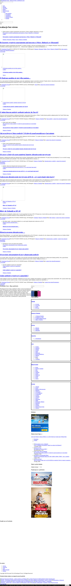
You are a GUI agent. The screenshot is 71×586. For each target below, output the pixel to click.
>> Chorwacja (37, 391)
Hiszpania (9, 39)
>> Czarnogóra (37, 394)
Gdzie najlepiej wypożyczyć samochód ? (12, 266)
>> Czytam (36, 304)
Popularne (36, 439)
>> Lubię (36, 306)
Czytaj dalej (2, 51)
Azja (4, 568)
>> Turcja (36, 378)
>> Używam (37, 305)
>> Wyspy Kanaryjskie (39, 406)
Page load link (3, 583)
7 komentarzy (68, 183)
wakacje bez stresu (4, 50)
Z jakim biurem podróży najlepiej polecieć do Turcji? (14, 102)
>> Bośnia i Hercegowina (39, 389)
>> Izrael (36, 371)
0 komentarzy (11, 50)
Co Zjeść (49, 436)
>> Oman (36, 376)
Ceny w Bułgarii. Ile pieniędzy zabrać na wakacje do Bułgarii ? (48, 445)
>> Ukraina (36, 405)
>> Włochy (36, 408)
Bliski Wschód (6, 569)
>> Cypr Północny (38, 393)
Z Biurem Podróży (40, 316)
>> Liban (36, 373)
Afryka (4, 566)
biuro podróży (50, 118)
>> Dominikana (37, 338)
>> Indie (36, 351)
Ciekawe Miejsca (43, 436)
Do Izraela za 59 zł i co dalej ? (40, 449)
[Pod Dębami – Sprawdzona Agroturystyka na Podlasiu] (14, 580)
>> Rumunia (37, 403)
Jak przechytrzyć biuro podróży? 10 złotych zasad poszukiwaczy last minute (19, 123)
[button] (33, 301)
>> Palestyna (37, 374)
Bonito (37, 436)
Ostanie (35, 440)
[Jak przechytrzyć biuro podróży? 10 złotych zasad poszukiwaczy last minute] (40, 451)
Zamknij (67, 585)
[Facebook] (32, 294)
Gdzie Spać (58, 436)
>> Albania (36, 386)
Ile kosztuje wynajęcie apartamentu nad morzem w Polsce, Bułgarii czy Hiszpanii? (21, 32)
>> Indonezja (37, 353)
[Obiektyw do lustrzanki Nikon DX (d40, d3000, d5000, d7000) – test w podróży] (41, 455)
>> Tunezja (36, 329)
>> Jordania (36, 372)
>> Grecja (36, 398)
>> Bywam (36, 308)
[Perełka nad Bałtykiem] (54, 582)
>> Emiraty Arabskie (38, 368)
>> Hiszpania (37, 399)
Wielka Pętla (63, 436)
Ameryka (5, 567)
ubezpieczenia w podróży (50, 161)
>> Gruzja (36, 346)
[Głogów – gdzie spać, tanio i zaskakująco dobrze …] (58, 580)
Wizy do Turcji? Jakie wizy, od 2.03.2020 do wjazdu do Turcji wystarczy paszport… (52, 460)
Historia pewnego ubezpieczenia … (10, 222)
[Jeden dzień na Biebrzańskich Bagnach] (41, 578)
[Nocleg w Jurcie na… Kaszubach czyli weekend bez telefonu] (40, 580)
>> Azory (36, 388)
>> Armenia (36, 348)
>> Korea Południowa (39, 354)
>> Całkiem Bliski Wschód (40, 318)
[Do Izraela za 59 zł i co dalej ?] (37, 447)
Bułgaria (5, 39)
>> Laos (36, 356)
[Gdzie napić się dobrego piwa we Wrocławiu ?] (10, 582)
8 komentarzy (65, 118)
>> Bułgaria (36, 390)
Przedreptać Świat (5, 49)
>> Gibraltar (37, 396)
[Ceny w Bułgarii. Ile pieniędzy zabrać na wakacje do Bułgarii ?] (41, 444)
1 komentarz (67, 217)
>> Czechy (36, 395)
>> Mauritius (37, 330)
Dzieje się (53, 436)
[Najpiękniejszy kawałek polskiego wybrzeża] (25, 582)
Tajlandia (5, 208)
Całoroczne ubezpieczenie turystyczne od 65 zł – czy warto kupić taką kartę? (19, 167)
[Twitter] (36, 294)
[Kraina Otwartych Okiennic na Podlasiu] (13, 578)
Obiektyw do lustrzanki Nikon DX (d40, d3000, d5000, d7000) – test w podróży (51, 456)
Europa (4, 571)
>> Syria (36, 377)
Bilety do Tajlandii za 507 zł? (9, 201)
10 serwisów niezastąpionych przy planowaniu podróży (15, 245)
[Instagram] (39, 294)
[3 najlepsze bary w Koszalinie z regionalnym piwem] (22, 581)
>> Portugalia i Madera (39, 401)
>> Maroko (36, 328)
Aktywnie (33, 436)
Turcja (16, 39)
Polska (13, 39)
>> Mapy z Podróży (38, 319)
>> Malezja (36, 355)
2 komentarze (51, 84)
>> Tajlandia (37, 359)
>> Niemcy (36, 404)
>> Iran (35, 369)
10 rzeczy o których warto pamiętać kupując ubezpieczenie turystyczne (18, 144)
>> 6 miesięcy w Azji (38, 317)
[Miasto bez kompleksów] (5, 581)
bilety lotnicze (52, 217)
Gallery (4, 34)
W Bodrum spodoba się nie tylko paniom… (12, 68)
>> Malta (36, 400)
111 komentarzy (57, 140)
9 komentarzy (56, 282)
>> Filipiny (36, 349)
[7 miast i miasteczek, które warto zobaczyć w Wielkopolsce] (40, 582)
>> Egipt (36, 367)
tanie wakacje (64, 49)
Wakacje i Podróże (23, 39)
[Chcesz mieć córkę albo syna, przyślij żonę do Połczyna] (42, 581)
